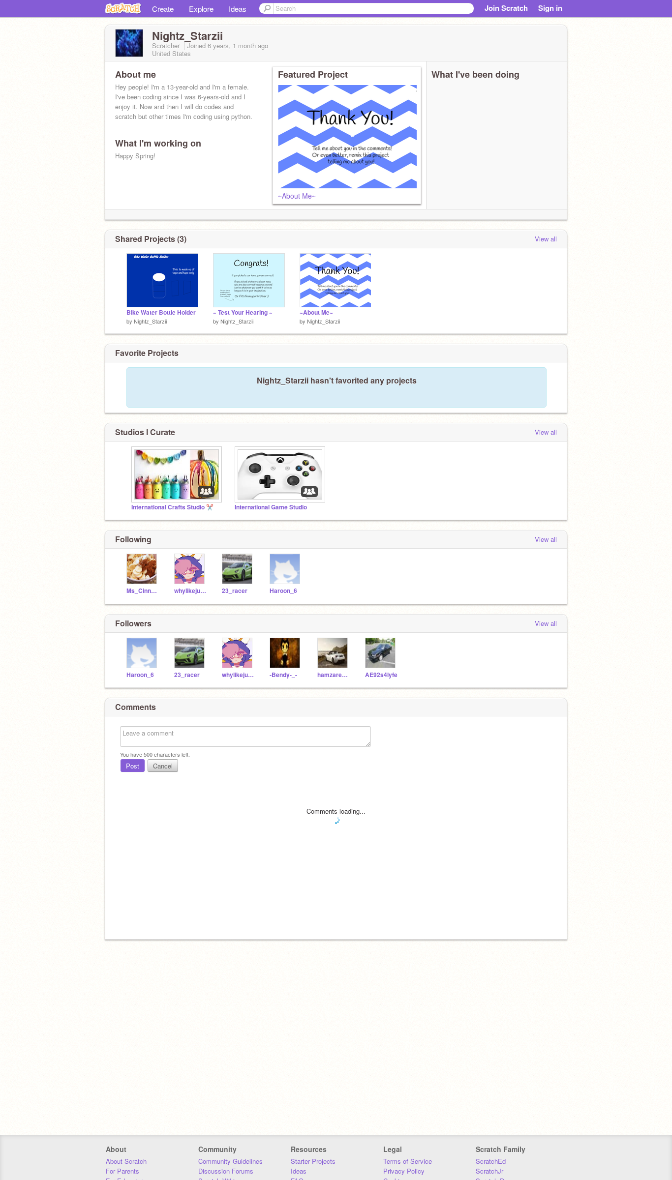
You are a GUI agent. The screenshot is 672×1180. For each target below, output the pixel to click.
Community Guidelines (230, 1161)
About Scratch (126, 1161)
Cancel (163, 765)
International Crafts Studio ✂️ (172, 507)
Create (163, 8)
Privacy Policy (404, 1171)
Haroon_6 (283, 591)
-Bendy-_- (283, 675)
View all (546, 238)
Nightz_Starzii (150, 321)
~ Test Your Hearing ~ (243, 312)
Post (132, 765)
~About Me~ (297, 196)
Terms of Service (407, 1161)
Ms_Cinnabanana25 (142, 591)
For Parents (122, 1171)
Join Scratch (506, 7)
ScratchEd (491, 1161)
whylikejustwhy (190, 591)
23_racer (234, 591)
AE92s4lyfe (381, 675)
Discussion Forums (225, 1171)
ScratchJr (489, 1171)
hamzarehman (333, 675)
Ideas (237, 8)
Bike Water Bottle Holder (161, 312)
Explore (201, 8)
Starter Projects (313, 1161)
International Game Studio (271, 507)
